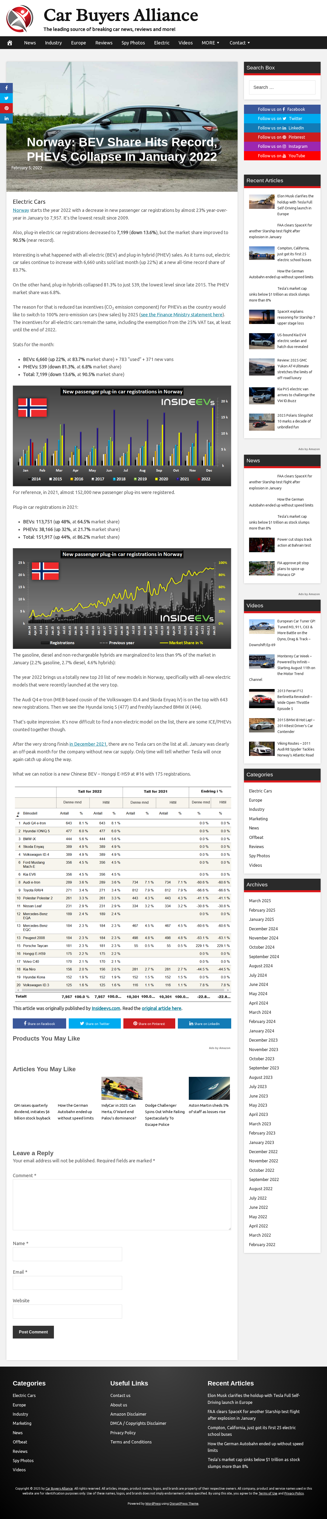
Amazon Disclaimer (128, 1414)
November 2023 (263, 1049)
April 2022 (258, 1226)
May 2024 (258, 993)
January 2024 (261, 1031)
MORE (208, 42)
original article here (161, 1008)
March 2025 (260, 900)
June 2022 (258, 1207)
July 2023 (258, 1086)
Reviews (103, 42)
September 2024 (264, 956)
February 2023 (262, 1133)
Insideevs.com (106, 1008)
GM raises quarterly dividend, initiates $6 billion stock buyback (32, 1111)
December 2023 (263, 1040)
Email (20, 1271)
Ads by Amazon (219, 1048)
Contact (238, 42)
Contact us (120, 1395)
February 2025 (262, 910)
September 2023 (264, 1068)
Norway (21, 210)
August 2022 (261, 1188)
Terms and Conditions (131, 1442)
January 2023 (261, 1142)
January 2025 (261, 919)
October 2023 (261, 1058)
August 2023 (261, 1077)
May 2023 (258, 1105)
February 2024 (262, 1021)
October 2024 (261, 947)
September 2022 (264, 1179)
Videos (186, 42)
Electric (161, 42)
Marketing (258, 818)
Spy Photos (133, 42)
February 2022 (262, 1244)
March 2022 (260, 1235)
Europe (78, 42)
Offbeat (256, 837)
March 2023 (260, 1124)
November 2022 (263, 1161)
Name (20, 1243)
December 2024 (263, 928)
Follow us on (281, 109)
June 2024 (258, 984)
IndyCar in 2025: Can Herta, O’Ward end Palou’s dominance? (118, 1111)
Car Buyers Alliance (120, 15)
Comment (24, 1175)
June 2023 (258, 1096)
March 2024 (260, 1012)
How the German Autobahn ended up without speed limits (76, 1111)
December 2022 (263, 1151)
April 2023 (258, 1114)
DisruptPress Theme (184, 1503)
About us (118, 1405)
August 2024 (261, 965)
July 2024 (258, 975)
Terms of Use (268, 1493)
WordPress (153, 1503)
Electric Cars (29, 201)
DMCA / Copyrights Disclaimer (138, 1423)
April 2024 (258, 1003)
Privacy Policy (123, 1432)
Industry (53, 42)
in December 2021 (88, 743)
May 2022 (258, 1216)
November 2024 (263, 938)
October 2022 (261, 1170)
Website (21, 1300)
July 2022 (258, 1198)
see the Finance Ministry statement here (182, 314)
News (30, 42)
